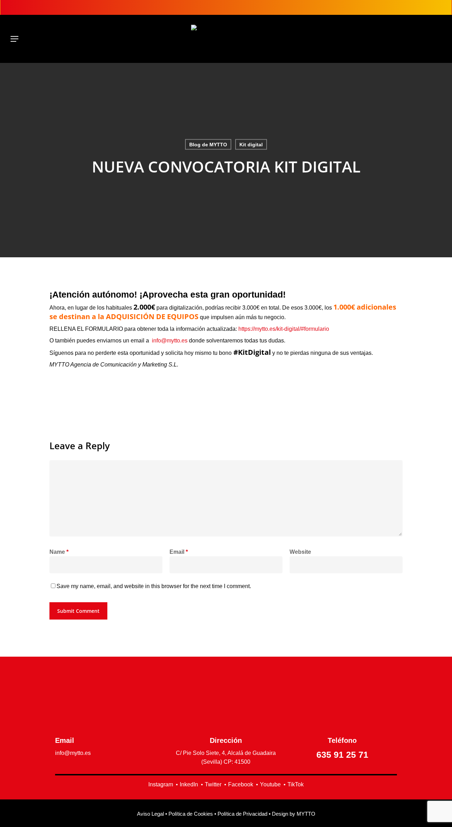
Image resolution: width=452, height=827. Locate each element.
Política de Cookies (190, 814)
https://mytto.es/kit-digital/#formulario (283, 329)
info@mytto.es (170, 341)
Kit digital (251, 144)
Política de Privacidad (242, 814)
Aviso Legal (150, 814)
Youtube (270, 784)
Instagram (160, 784)
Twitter (213, 784)
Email (179, 552)
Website (300, 552)
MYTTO (306, 814)
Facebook (240, 784)
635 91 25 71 (342, 754)
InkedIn (189, 784)
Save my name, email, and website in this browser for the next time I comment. (153, 586)
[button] (14, 38)
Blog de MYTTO (208, 144)
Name (59, 552)
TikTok (295, 784)
